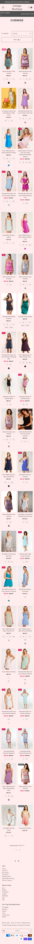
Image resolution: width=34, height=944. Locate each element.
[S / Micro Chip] (25, 288)
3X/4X (11, 327)
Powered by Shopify (24, 925)
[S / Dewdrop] (9, 205)
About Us (5, 870)
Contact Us (5, 874)
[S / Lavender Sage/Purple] (25, 83)
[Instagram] (18, 861)
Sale (3, 899)
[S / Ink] (9, 486)
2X (30, 79)
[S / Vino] (25, 366)
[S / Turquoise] (9, 601)
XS (5, 835)
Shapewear (5, 892)
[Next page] (20, 850)
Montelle (4, 909)
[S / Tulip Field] (25, 122)
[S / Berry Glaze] (9, 800)
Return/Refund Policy (8, 878)
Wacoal (4, 911)
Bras (3, 888)
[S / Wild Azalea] (9, 288)
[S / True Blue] (9, 165)
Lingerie (4, 894)
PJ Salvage (5, 907)
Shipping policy (26, 923)
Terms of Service (7, 880)
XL (13, 79)
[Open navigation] (3, 7)
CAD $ (17, 930)
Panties (4, 890)
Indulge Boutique (17, 7)
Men (3, 898)
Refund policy (6, 923)
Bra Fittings (5, 872)
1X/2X (6, 327)
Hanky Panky (6, 915)
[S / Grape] (9, 526)
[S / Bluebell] (25, 644)
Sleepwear (5, 896)
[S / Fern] (9, 640)
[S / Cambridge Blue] (9, 368)
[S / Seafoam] (25, 683)
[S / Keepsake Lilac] (9, 446)
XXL (9, 161)
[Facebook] (15, 861)
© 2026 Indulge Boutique (9, 925)
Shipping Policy (6, 876)
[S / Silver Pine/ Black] (9, 83)
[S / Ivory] (9, 681)
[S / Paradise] (9, 723)
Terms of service (16, 923)
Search (4, 869)
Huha (3, 913)
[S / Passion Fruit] (25, 207)
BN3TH (4, 917)
